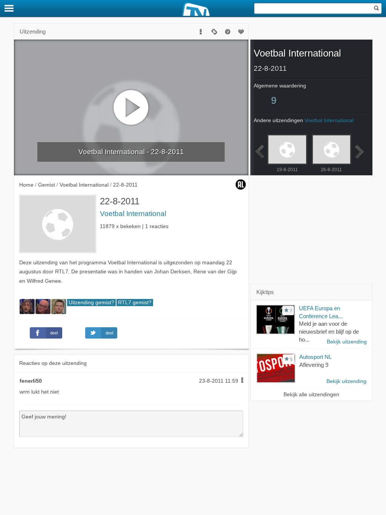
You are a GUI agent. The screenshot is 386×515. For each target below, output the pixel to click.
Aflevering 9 (313, 365)
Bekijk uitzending (347, 342)
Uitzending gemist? (91, 302)
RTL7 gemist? (135, 302)
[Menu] (9, 8)
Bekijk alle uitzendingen (311, 394)
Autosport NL (315, 357)
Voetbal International (133, 214)
